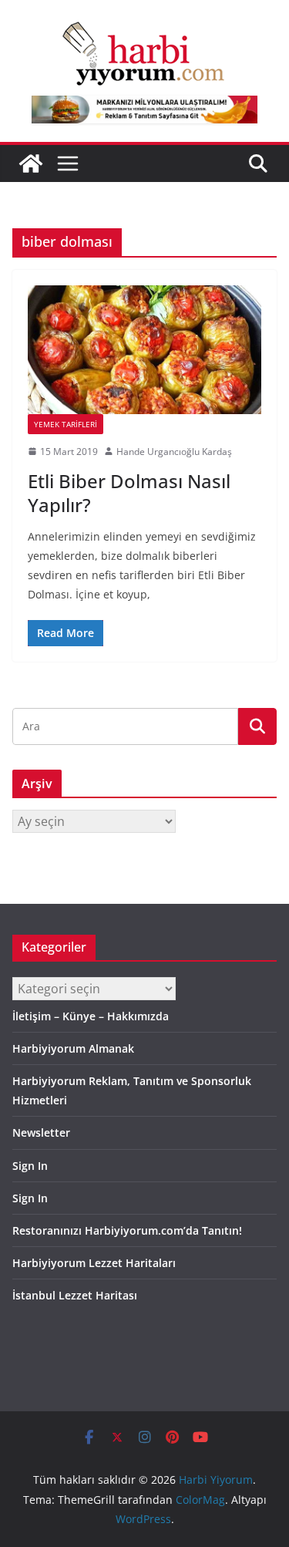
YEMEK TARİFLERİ (65, 424)
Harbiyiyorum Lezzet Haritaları (94, 1262)
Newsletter (41, 1132)
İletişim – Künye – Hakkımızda (90, 1016)
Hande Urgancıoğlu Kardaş (174, 451)
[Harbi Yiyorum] (30, 163)
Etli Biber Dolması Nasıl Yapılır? (129, 492)
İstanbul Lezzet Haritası (74, 1295)
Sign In (30, 1165)
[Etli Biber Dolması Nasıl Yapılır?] (144, 349)
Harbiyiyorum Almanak (73, 1048)
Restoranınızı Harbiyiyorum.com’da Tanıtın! (127, 1230)
